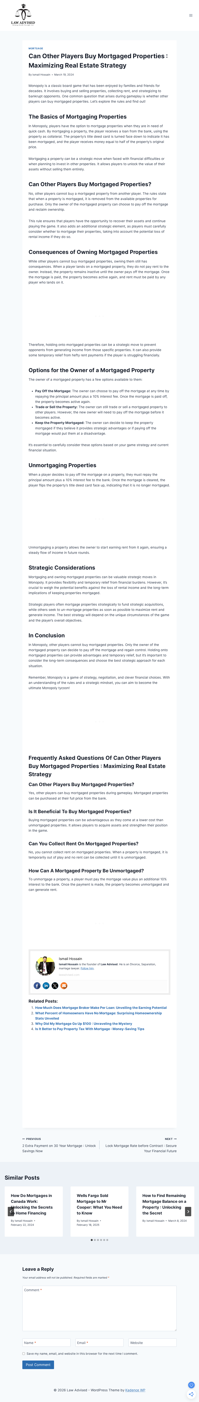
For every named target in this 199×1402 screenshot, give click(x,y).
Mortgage (36, 48)
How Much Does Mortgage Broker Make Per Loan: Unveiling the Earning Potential (101, 1008)
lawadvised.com (69, 974)
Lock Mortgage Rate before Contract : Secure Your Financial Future (141, 1145)
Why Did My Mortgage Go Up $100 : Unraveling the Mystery (83, 1024)
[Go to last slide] (11, 1211)
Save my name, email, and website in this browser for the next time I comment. (82, 1353)
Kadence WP (135, 1390)
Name (30, 1343)
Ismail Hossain (41, 74)
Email (82, 1343)
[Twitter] (54, 985)
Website (136, 1343)
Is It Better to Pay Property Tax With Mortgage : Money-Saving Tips (89, 1029)
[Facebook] (37, 985)
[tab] (92, 1240)
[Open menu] (190, 15)
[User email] (63, 985)
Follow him (87, 968)
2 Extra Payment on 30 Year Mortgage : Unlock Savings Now (59, 1145)
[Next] (188, 1211)
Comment (33, 1290)
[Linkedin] (46, 985)
